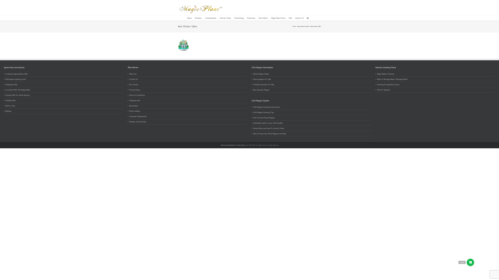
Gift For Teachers (383, 90)
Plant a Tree (10, 106)
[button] (308, 18)
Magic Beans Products (385, 74)
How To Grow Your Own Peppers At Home (269, 133)
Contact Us (133, 79)
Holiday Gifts (10, 100)
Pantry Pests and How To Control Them (268, 128)
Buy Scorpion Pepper (261, 90)
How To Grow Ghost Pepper (264, 118)
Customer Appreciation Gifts (16, 74)
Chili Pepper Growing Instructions (266, 107)
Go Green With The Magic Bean (17, 90)
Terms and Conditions (228, 145)
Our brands (133, 84)
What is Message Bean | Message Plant (392, 79)
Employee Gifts (11, 84)
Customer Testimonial (137, 116)
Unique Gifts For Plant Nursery (17, 95)
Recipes (8, 111)
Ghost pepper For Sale (262, 79)
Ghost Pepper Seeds (261, 74)
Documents (133, 106)
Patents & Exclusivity (137, 122)
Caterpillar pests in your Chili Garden (268, 123)
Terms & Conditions (137, 95)
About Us (133, 74)
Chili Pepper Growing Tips (263, 112)
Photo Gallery (134, 111)
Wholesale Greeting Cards (15, 79)
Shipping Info (134, 100)
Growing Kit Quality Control (388, 84)
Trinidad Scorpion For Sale (263, 84)
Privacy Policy (134, 90)
